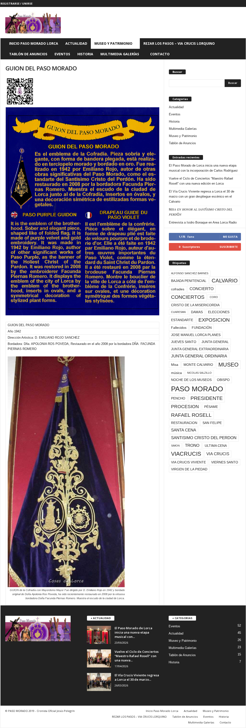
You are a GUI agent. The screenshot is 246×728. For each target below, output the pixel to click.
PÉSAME (211, 407)
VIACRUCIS (186, 454)
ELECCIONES (218, 312)
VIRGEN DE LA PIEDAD (189, 469)
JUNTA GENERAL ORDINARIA (199, 356)
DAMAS (197, 312)
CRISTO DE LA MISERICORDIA (195, 305)
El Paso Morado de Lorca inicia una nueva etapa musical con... (133, 632)
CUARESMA (178, 312)
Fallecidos (178, 328)
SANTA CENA (183, 430)
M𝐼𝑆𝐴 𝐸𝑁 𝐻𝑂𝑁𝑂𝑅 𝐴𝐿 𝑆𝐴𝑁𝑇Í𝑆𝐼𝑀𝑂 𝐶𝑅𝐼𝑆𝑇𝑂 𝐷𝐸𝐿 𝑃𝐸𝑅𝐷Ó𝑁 (200, 212)
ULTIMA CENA (216, 446)
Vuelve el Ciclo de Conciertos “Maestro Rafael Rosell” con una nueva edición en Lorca (201, 181)
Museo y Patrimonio (113, 43)
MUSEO (228, 364)
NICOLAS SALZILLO (199, 372)
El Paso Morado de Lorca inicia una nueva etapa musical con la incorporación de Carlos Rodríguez (203, 168)
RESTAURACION (184, 423)
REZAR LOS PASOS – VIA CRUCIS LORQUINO (179, 43)
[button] (238, 49)
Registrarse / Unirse (16, 3)
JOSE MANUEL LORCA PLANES (196, 335)
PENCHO (178, 398)
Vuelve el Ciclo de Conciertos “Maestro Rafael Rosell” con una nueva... (137, 655)
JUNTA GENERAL (215, 342)
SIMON (175, 445)
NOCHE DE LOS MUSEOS (191, 380)
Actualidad (76, 43)
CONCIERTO (202, 288)
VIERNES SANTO (224, 462)
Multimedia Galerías (119, 54)
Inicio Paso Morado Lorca (33, 43)
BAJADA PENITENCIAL (188, 281)
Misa (174, 365)
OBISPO (223, 380)
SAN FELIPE (212, 423)
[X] (235, 3)
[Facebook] (227, 3)
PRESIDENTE (207, 398)
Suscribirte (229, 247)
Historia (85, 54)
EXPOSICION (214, 320)
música (176, 373)
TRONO (192, 445)
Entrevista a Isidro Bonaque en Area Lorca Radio (203, 222)
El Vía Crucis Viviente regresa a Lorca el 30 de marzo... (137, 677)
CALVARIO (225, 281)
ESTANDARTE (182, 320)
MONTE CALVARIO (198, 365)
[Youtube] (242, 3)
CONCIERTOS (187, 297)
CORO (214, 297)
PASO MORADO (197, 389)
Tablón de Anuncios (28, 54)
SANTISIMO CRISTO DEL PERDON (203, 438)
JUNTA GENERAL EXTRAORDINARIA (199, 349)
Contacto (160, 54)
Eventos (62, 54)
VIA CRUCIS (217, 454)
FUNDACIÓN (202, 328)
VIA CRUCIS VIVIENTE (188, 462)
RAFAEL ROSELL (191, 415)
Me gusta (230, 236)
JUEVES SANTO (183, 342)
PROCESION (185, 406)
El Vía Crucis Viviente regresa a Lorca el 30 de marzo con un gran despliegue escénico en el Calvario (201, 196)
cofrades (177, 289)
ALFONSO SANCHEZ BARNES (189, 273)
